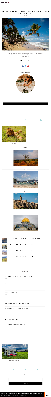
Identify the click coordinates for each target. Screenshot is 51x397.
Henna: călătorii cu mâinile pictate (13, 319)
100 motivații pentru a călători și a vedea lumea (16, 308)
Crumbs (26, 15)
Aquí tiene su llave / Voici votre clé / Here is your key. (18, 276)
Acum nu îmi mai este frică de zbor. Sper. (15, 324)
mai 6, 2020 (46, 66)
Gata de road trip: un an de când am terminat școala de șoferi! (20, 281)
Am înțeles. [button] (47, 394)
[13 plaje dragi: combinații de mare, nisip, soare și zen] (25, 34)
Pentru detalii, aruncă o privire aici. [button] (18, 395)
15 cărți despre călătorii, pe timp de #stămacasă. (17, 303)
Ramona (4, 66)
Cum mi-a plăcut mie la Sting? (12, 292)
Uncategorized (12, 299)
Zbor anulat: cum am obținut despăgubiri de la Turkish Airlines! (21, 287)
